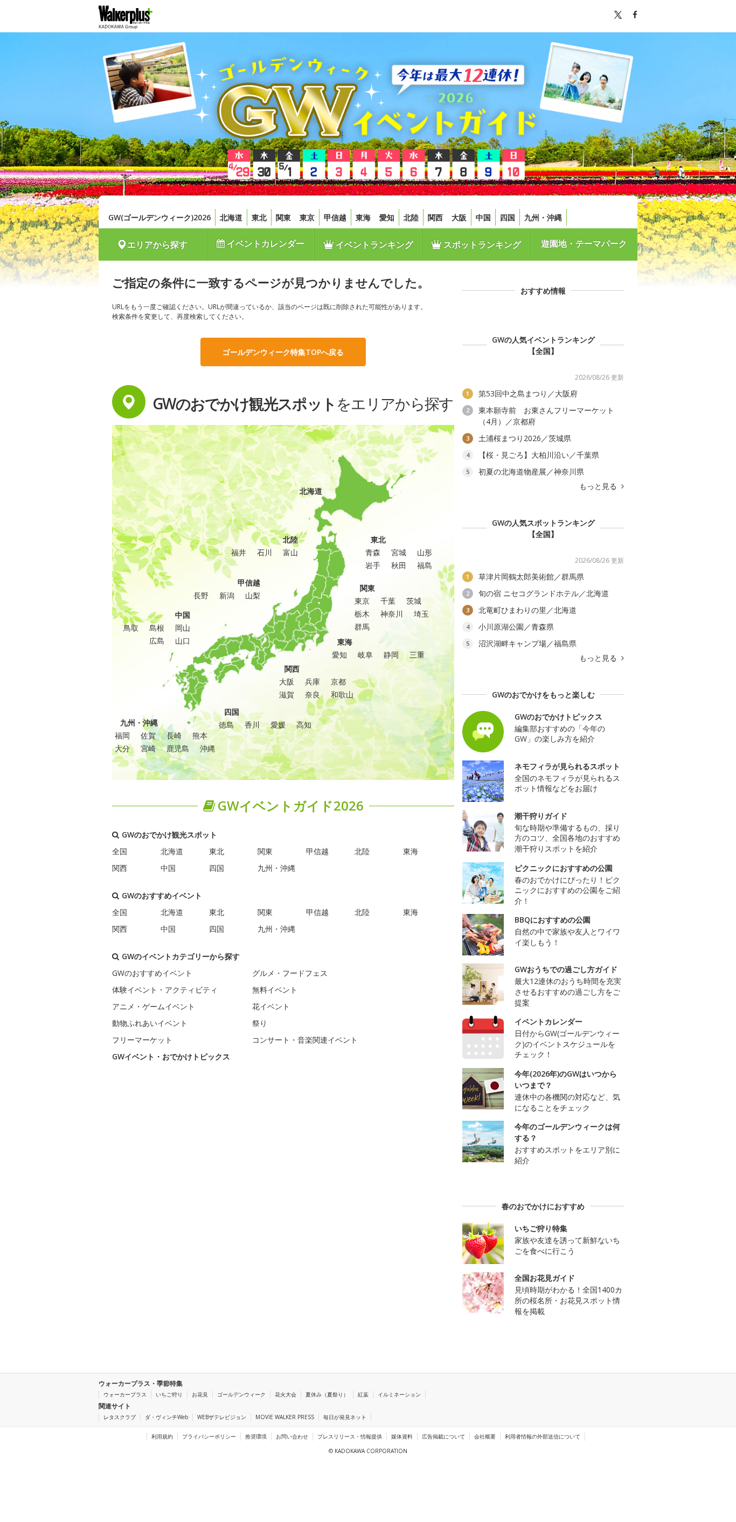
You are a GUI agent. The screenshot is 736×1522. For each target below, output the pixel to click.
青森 (372, 552)
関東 (283, 217)
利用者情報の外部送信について (542, 1436)
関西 (435, 217)
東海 (363, 217)
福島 (424, 565)
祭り (259, 1023)
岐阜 (365, 655)
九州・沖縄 (543, 217)
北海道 (231, 217)
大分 (122, 748)
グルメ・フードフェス (290, 973)
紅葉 (363, 1394)
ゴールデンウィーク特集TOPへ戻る (283, 352)
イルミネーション (399, 1394)
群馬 (362, 627)
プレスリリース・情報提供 (349, 1436)
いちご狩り (169, 1394)
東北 (259, 217)
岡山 (182, 628)
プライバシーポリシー (209, 1436)
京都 (338, 681)
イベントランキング (373, 244)
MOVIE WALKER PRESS (284, 1417)
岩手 (372, 565)
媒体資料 (402, 1436)
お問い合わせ (292, 1436)
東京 (307, 217)
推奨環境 (256, 1436)
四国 (507, 217)
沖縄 (207, 748)
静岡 (391, 655)
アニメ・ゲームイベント (153, 1006)
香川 (252, 725)
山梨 (252, 595)
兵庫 (312, 681)
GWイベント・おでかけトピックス (171, 1056)
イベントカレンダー (264, 243)
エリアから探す (157, 244)
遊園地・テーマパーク (584, 243)
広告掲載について (443, 1436)
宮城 (398, 552)
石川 (264, 552)
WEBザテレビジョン (221, 1417)
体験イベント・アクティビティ (165, 990)
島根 (156, 628)
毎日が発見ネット (344, 1417)
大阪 (459, 217)
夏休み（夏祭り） (327, 1394)
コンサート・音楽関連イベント (305, 1040)
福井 (238, 552)
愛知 (386, 217)
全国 (119, 851)
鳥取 (130, 628)
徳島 (226, 725)
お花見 (200, 1394)
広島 (156, 641)
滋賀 (286, 694)
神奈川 (391, 614)
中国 (483, 217)
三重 (417, 655)
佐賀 (148, 735)
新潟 (226, 595)
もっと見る (599, 486)
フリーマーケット (142, 1040)
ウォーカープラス (125, 1394)
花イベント (271, 1006)
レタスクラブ (119, 1417)
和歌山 (342, 694)
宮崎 (148, 748)
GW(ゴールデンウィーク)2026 (159, 217)
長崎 (174, 735)
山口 (182, 641)
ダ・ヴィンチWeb (166, 1417)
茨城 (413, 601)
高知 (303, 725)
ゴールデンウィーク (241, 1394)
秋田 (398, 565)
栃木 (362, 614)
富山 (290, 552)
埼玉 (421, 614)
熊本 (199, 735)
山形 (424, 552)
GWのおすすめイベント (152, 973)
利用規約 (162, 1436)
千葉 (387, 601)
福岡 (122, 735)
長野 (201, 595)
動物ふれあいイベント (150, 1023)
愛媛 (278, 725)
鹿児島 (177, 748)
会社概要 (485, 1436)
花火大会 (285, 1394)
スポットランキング (481, 244)
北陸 (411, 217)
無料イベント (274, 990)
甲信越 (335, 217)
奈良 (312, 694)
